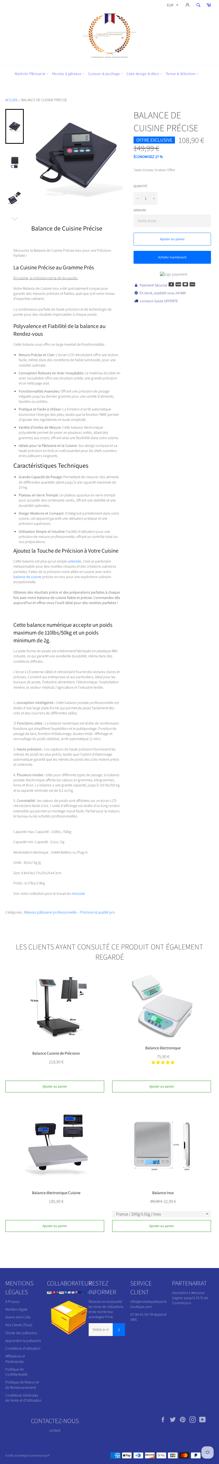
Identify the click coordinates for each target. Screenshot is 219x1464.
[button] (162, 1062)
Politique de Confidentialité (16, 1372)
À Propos (12, 1301)
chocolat (78, 893)
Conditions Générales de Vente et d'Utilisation (23, 1398)
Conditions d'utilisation (22, 1348)
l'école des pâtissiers (21, 1332)
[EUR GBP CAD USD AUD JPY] (172, 6)
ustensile (74, 561)
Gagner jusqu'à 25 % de (190, 1297)
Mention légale (16, 1309)
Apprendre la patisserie (23, 1340)
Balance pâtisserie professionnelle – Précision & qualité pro (69, 912)
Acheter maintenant (172, 257)
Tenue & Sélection (181, 73)
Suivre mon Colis (18, 1317)
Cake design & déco (143, 73)
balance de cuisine (27, 576)
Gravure (140, 210)
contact (54, 1430)
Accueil (11, 99)
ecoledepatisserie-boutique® (32, 1455)
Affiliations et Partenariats (15, 1359)
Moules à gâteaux (67, 73)
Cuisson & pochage (104, 73)
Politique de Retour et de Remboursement (22, 1385)
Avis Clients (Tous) (18, 1324)
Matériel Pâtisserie (30, 73)
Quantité (140, 186)
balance (89, 326)
